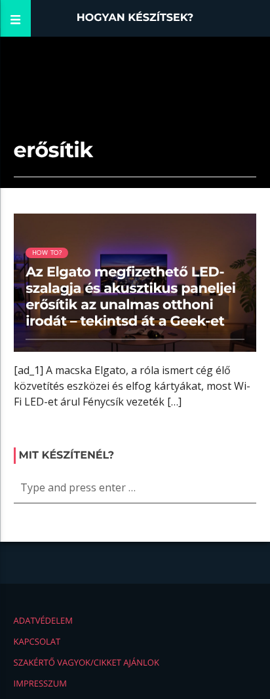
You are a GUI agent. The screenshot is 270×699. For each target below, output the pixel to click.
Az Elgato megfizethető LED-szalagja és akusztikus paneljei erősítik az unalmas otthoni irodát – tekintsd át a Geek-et (130, 297)
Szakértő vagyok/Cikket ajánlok (86, 662)
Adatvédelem (43, 620)
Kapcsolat (37, 641)
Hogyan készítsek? (135, 18)
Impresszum (40, 683)
